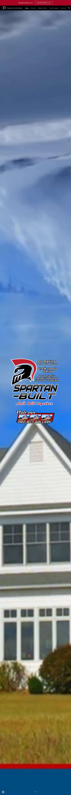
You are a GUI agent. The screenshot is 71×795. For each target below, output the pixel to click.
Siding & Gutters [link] (42, 8)
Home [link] (27, 8)
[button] (69, 8)
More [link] (62, 8)
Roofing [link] (33, 8)
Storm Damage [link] (53, 8)
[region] (35, 3)
